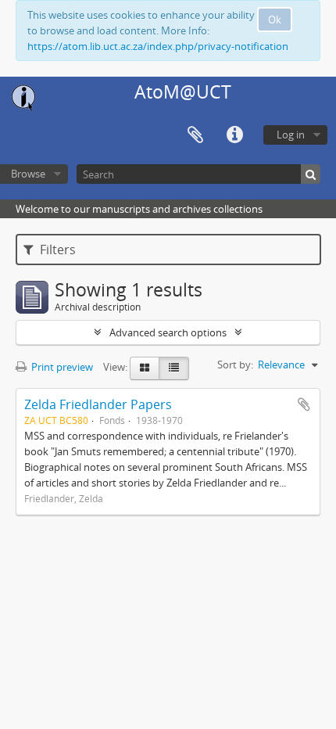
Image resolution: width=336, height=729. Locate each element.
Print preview (61, 367)
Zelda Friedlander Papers (98, 404)
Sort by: (235, 364)
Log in (291, 134)
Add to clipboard (304, 404)
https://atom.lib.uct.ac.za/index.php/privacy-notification (157, 46)
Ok (274, 20)
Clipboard (195, 135)
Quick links (234, 135)
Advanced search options (168, 332)
